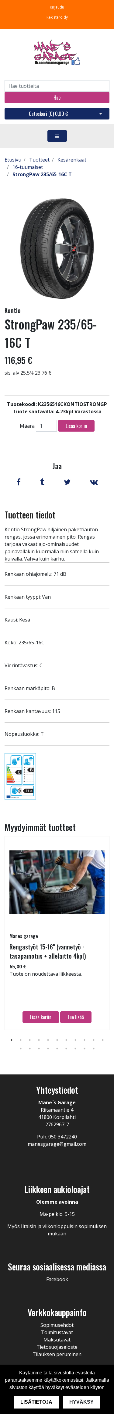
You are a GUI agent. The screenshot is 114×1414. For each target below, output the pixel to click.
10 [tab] (94, 1040)
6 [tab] (57, 1040)
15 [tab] (48, 1048)
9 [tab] (84, 1040)
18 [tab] (75, 1048)
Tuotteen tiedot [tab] (30, 514)
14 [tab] (39, 1048)
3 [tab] (30, 1040)
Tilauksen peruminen (57, 1354)
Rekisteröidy (57, 17)
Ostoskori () (48, 113)
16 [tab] (57, 1048)
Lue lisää (76, 1017)
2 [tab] (21, 1040)
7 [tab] (66, 1040)
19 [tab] (84, 1048)
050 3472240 (62, 1136)
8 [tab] (75, 1040)
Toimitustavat (57, 1332)
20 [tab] (94, 1048)
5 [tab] (48, 1040)
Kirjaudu (57, 7)
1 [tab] (12, 1040)
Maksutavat (57, 1339)
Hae (57, 97)
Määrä (27, 425)
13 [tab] (30, 1048)
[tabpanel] (57, 933)
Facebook (57, 1279)
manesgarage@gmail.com (57, 1144)
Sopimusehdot (57, 1325)
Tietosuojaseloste (57, 1347)
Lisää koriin (76, 425)
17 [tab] (66, 1048)
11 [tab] (103, 1040)
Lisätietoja (36, 1402)
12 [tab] (21, 1048)
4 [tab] (39, 1040)
